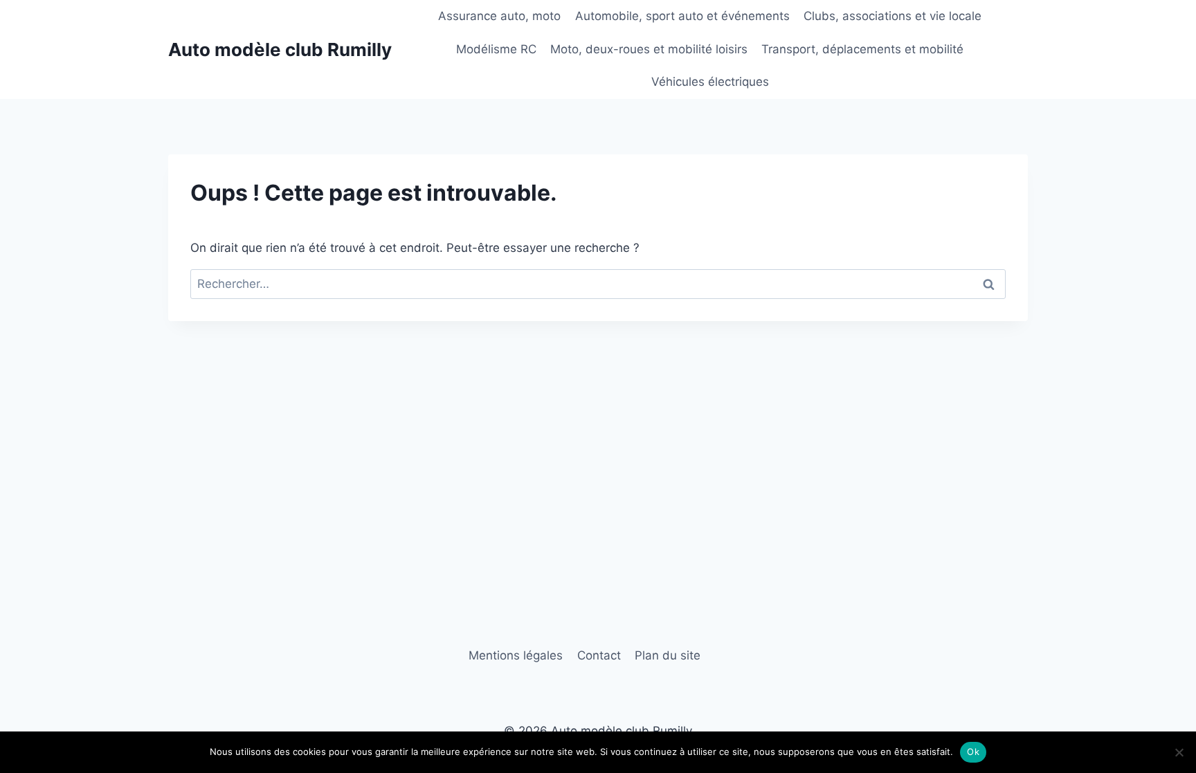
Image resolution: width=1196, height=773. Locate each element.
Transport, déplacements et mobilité (862, 49)
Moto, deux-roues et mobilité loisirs (649, 49)
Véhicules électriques (710, 82)
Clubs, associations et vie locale (892, 16)
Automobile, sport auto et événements (682, 16)
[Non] (1179, 752)
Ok (973, 751)
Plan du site (667, 655)
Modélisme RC (496, 49)
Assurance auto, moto (499, 16)
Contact (599, 655)
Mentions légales (516, 655)
